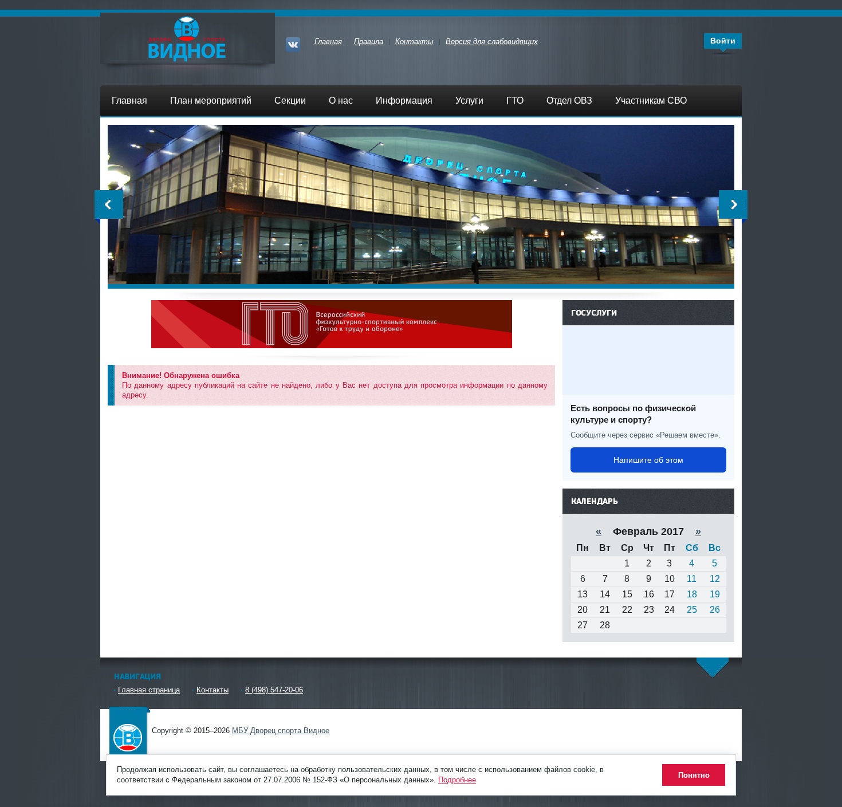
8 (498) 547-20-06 (274, 690)
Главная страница (149, 690)
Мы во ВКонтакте (295, 43)
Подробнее (457, 779)
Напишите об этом (648, 459)
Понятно (694, 775)
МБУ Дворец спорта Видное (129, 729)
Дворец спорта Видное (187, 38)
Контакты (212, 690)
